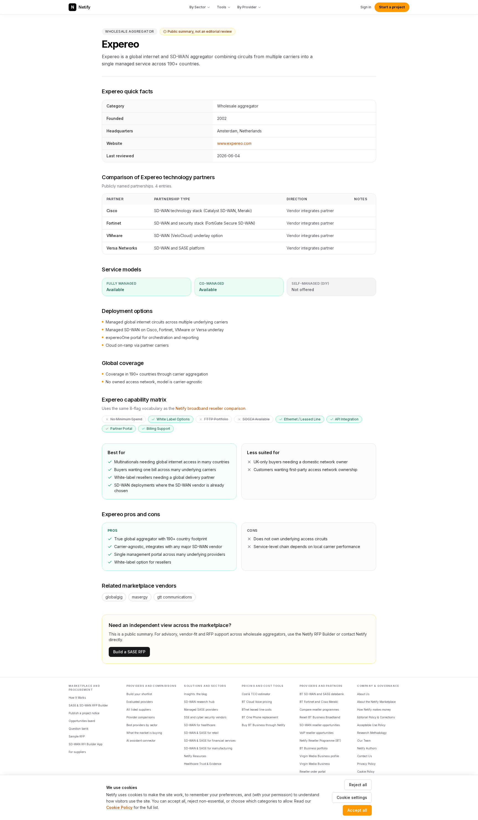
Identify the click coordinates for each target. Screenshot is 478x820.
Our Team (364, 740)
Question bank (79, 728)
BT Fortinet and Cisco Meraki (319, 701)
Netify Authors (366, 748)
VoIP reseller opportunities (316, 732)
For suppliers (77, 752)
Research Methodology (372, 732)
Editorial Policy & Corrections (376, 717)
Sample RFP (77, 736)
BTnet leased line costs (256, 709)
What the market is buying (144, 732)
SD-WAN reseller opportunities (320, 725)
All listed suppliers (138, 709)
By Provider (247, 7)
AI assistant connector (140, 740)
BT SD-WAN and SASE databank (322, 694)
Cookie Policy (366, 771)
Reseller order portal (313, 771)
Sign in (365, 7)
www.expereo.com (234, 143)
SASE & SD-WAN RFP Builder (88, 705)
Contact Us (364, 756)
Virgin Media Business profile (319, 756)
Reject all (358, 784)
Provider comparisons (140, 717)
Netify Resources (195, 756)
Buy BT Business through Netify (263, 725)
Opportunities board (82, 721)
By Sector (197, 7)
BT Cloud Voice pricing (257, 701)
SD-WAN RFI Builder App (85, 744)
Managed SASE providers (201, 709)
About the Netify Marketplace (376, 701)
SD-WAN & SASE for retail (201, 732)
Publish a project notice (84, 713)
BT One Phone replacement (260, 717)
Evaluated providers (139, 701)
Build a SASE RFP (129, 651)
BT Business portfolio (314, 748)
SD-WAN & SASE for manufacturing (208, 748)
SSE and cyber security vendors (205, 717)
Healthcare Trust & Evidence (202, 763)
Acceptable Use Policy (371, 725)
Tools (221, 7)
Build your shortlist (139, 694)
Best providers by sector (141, 725)
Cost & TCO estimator (256, 694)
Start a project (392, 7)
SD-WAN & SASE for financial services (209, 740)
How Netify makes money (374, 709)
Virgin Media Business (315, 763)
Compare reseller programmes (319, 709)
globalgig (114, 597)
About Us (363, 694)
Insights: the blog (195, 694)
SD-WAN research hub (199, 701)
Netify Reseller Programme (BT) (320, 740)
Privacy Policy (366, 763)
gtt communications (174, 597)
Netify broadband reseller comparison (210, 408)
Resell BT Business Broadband (320, 717)
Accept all (357, 810)
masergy (140, 597)
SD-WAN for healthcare (199, 725)
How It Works (77, 697)
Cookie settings (352, 797)
